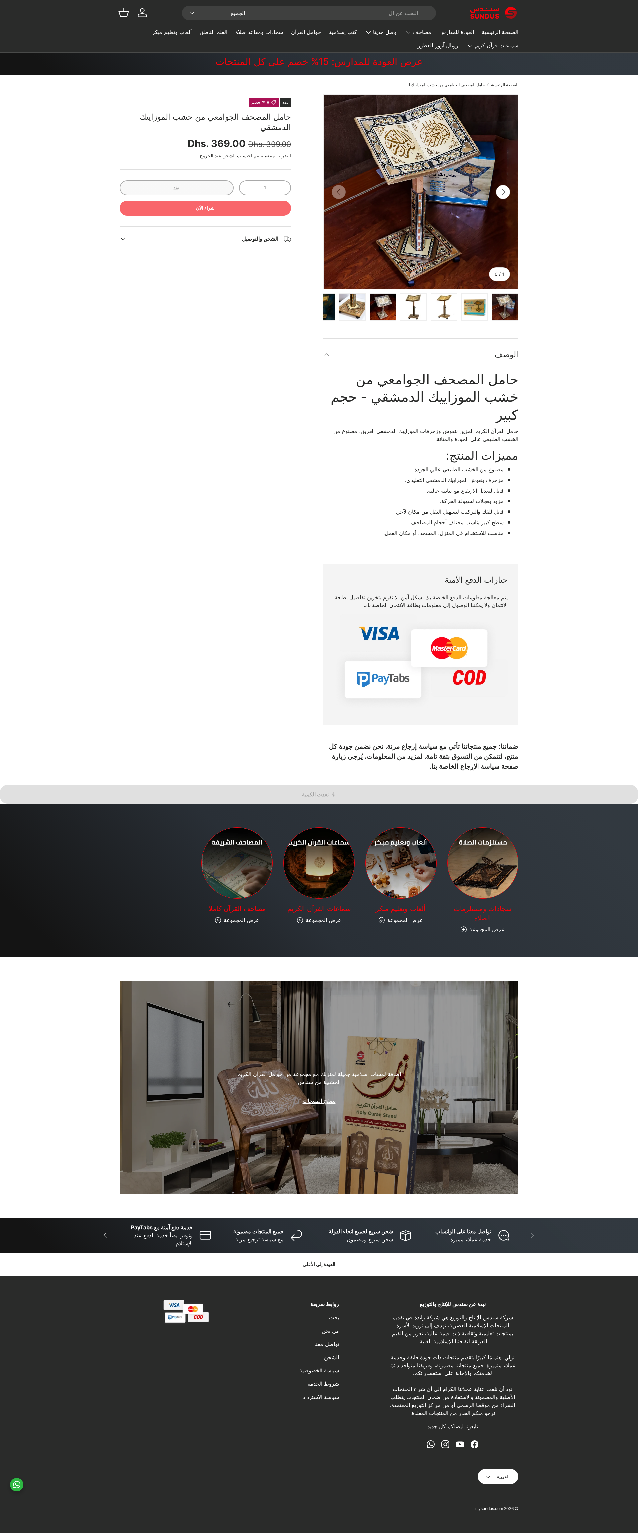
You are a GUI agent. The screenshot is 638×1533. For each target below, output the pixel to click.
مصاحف (422, 32)
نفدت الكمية (315, 794)
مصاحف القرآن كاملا (237, 909)
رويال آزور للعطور (438, 45)
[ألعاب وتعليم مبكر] (401, 863)
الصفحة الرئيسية (500, 32)
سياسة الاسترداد (321, 1397)
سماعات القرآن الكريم (319, 909)
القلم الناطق (213, 32)
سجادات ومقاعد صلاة (259, 32)
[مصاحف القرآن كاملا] (237, 863)
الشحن (229, 156)
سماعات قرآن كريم (496, 45)
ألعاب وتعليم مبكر (172, 32)
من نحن (330, 1330)
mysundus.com (489, 1508)
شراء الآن (205, 208)
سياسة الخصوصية (319, 1370)
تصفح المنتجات (319, 1100)
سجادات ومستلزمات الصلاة (483, 913)
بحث (334, 1317)
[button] (123, 12)
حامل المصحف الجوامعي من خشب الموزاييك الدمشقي (445, 84)
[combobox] (309, 13)
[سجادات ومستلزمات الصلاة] (483, 863)
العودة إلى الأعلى (319, 1264)
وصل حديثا (385, 32)
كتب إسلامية (343, 32)
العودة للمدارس (456, 32)
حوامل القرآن (306, 32)
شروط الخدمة (323, 1383)
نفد (176, 188)
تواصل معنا (326, 1344)
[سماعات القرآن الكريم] (319, 863)
